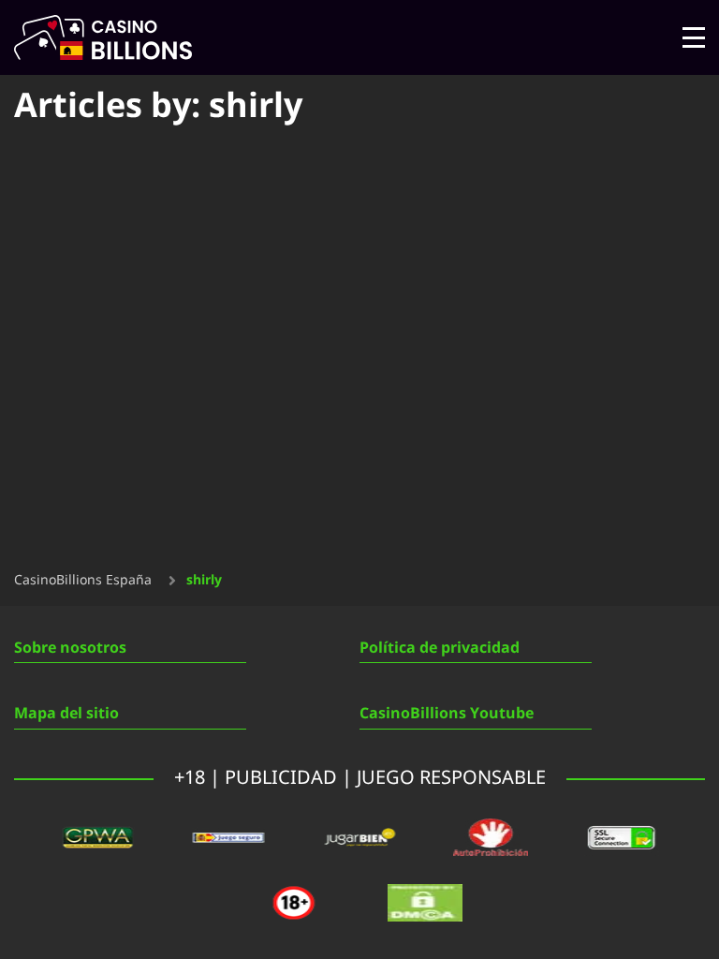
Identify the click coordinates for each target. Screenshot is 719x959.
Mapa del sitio (66, 713)
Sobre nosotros (70, 648)
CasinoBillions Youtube (447, 713)
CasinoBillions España (83, 580)
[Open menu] (693, 37)
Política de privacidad (440, 648)
